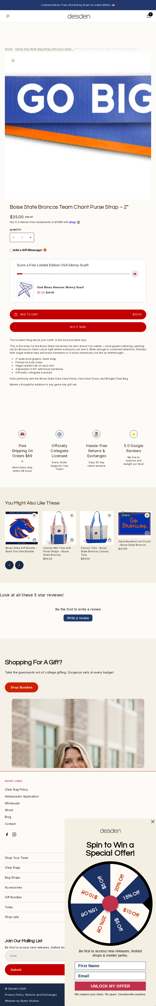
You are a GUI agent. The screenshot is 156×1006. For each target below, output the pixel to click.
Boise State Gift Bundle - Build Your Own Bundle (21, 549)
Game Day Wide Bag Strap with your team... (44, 48)
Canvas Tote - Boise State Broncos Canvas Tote (95, 551)
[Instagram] (14, 834)
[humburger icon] (8, 16)
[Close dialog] (153, 821)
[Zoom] (13, 60)
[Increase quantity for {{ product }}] (30, 237)
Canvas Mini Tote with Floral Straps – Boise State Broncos (57, 551)
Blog (8, 817)
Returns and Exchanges (41, 994)
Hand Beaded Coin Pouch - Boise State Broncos (134, 543)
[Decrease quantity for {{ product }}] (13, 237)
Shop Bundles (21, 687)
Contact (10, 823)
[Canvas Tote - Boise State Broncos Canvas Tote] (97, 528)
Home (8, 48)
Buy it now (78, 326)
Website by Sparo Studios (22, 1000)
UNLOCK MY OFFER (110, 986)
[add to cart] (34, 539)
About (9, 810)
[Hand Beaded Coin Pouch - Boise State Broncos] (134, 524)
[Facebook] (7, 834)
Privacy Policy (14, 994)
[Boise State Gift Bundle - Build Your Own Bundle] (21, 528)
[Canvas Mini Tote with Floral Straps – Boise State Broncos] (59, 528)
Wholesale (12, 803)
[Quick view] (34, 515)
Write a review (78, 618)
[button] (9, 565)
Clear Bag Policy (16, 789)
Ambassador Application (22, 796)
